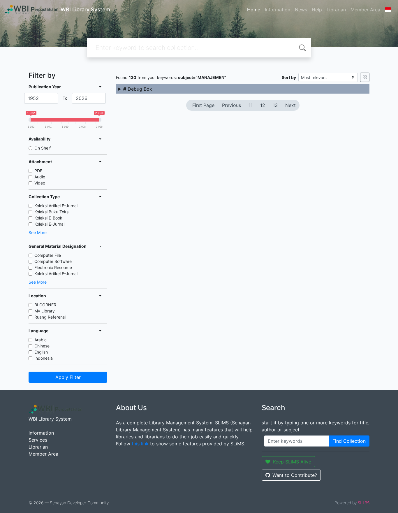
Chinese (42, 345)
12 (262, 105)
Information (277, 10)
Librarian (336, 10)
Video (39, 182)
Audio (39, 176)
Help (317, 10)
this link (140, 444)
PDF (38, 170)
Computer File (47, 255)
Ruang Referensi (50, 317)
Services (38, 440)
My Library (44, 310)
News (301, 10)
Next (290, 105)
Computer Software (53, 261)
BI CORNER (45, 304)
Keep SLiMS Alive (292, 462)
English (41, 351)
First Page (203, 105)
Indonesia (43, 358)
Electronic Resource (53, 267)
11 (251, 105)
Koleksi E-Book (48, 217)
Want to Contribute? (294, 475)
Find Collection (349, 441)
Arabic (40, 339)
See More (38, 232)
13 (275, 105)
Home (253, 10)
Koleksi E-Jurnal (49, 224)
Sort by (289, 77)
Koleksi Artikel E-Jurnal (56, 205)
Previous (231, 105)
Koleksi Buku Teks (51, 211)
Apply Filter (68, 377)
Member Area (365, 10)
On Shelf (42, 147)
